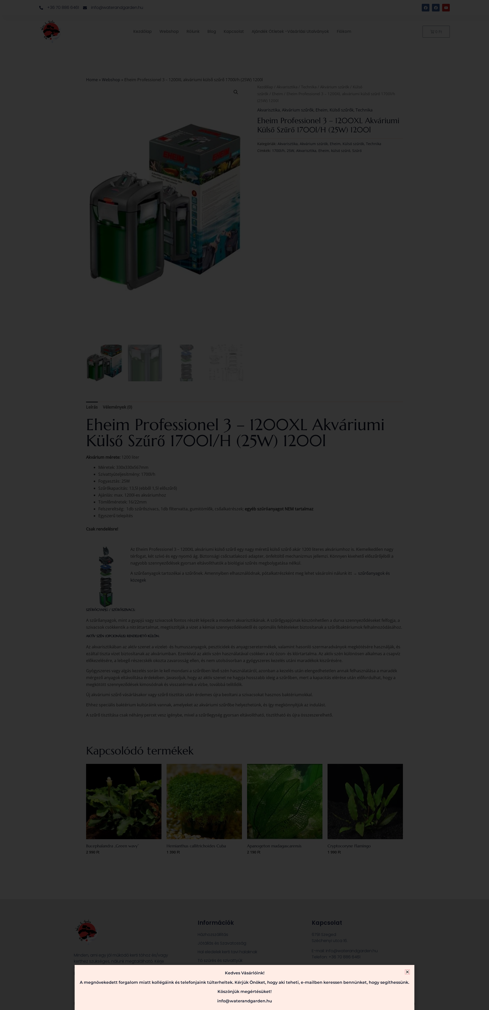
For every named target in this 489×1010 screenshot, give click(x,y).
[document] (244, 505)
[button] (407, 972)
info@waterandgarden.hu (244, 1001)
